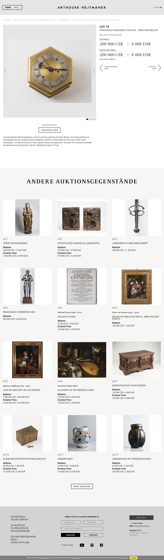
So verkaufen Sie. (20, 528)
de (161, 7)
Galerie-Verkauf (19, 519)
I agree (133, 558)
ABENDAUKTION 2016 (47, 19)
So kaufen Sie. (18, 525)
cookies (125, 558)
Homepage (7, 19)
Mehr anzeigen (82, 486)
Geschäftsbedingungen (23, 536)
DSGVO (14, 539)
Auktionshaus (18, 516)
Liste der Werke (64, 19)
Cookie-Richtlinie (20, 542)
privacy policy (44, 558)
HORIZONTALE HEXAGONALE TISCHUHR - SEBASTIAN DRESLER (96, 19)
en (158, 7)
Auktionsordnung (20, 531)
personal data (76, 558)
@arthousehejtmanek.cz (139, 526)
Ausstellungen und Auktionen (25, 19)
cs (154, 7)
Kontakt (141, 518)
